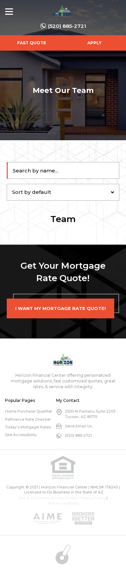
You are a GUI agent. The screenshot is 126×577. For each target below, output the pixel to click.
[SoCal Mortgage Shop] (62, 11)
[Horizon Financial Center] (63, 360)
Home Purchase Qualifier (28, 411)
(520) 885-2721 (67, 26)
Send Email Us (78, 426)
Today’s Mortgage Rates (28, 427)
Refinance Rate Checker (28, 419)
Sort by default (31, 192)
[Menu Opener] (9, 11)
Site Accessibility (21, 434)
